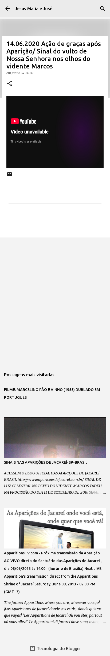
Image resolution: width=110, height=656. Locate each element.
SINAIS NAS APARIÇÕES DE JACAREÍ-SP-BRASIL (46, 462)
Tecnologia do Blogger (58, 648)
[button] (9, 83)
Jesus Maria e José (33, 8)
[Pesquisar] (102, 8)
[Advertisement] (55, 300)
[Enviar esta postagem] (9, 176)
